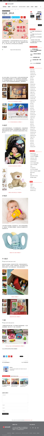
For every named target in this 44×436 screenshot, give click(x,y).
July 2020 (31, 103)
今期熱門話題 (4, 6)
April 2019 (32, 124)
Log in (31, 185)
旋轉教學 (9, 6)
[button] (40, 6)
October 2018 (32, 133)
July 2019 (31, 119)
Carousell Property (33, 159)
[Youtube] (38, 428)
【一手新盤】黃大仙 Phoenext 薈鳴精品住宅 (35, 35)
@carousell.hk (28, 420)
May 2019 (32, 122)
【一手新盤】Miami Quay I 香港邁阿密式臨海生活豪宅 (36, 42)
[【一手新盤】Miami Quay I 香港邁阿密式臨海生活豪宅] (6, 381)
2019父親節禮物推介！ (6, 362)
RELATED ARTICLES (6, 376)
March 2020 (32, 109)
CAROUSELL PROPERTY (22, 6)
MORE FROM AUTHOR (14, 376)
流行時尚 (28, 6)
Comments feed (33, 188)
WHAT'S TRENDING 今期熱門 (9, 9)
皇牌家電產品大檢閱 (36, 57)
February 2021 (32, 93)
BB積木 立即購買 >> (15, 296)
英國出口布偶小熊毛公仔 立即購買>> (15, 192)
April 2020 (32, 108)
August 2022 (32, 76)
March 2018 (32, 145)
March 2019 (32, 125)
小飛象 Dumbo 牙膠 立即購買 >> (15, 252)
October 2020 (32, 98)
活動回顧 (36, 6)
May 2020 (32, 106)
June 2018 (32, 140)
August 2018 (32, 137)
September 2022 (33, 74)
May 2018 (32, 141)
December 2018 (33, 130)
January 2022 (32, 85)
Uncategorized (32, 167)
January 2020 (32, 113)
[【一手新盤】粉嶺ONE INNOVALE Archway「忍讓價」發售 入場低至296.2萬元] (24, 381)
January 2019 (32, 129)
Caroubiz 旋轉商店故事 (34, 154)
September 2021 (33, 90)
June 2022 (32, 79)
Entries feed (32, 187)
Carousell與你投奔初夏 (36, 63)
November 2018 (33, 132)
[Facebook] (30, 428)
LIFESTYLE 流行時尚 (33, 164)
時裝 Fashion (32, 172)
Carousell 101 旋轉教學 (34, 156)
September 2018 (33, 135)
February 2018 (32, 146)
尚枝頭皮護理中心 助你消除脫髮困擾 (36, 37)
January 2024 (32, 71)
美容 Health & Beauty (34, 175)
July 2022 (31, 77)
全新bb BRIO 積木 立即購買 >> (15, 316)
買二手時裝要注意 (25, 362)
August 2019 (32, 117)
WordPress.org (32, 190)
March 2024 (32, 69)
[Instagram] (33, 428)
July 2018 (31, 138)
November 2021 (33, 87)
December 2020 (33, 97)
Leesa (31, 63)
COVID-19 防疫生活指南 (34, 162)
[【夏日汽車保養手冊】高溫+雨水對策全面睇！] (15, 381)
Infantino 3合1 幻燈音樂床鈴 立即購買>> (15, 101)
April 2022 (32, 82)
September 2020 (33, 100)
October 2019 (32, 116)
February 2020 (32, 111)
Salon (31, 166)
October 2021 (32, 89)
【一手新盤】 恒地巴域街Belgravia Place (36, 32)
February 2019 (32, 127)
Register (31, 184)
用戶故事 (32, 6)
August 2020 (32, 101)
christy (4, 14)
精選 (31, 174)
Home (3, 9)
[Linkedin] (35, 428)
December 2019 (33, 114)
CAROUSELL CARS (14, 6)
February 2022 (32, 84)
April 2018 (32, 143)
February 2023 (32, 73)
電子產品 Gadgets (33, 177)
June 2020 (32, 105)
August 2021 (32, 92)
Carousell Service (33, 161)
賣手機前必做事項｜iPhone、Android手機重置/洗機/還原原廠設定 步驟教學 (35, 50)
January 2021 (32, 95)
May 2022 (32, 81)
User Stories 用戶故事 (34, 169)
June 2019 (32, 121)
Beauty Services (33, 153)
